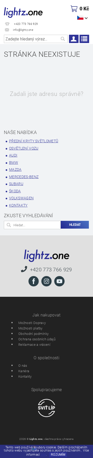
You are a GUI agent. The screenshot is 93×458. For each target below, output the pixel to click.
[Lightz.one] (23, 12)
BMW (13, 162)
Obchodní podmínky (33, 334)
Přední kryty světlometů (33, 141)
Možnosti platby (30, 328)
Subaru (16, 184)
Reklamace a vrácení (34, 345)
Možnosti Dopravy (32, 323)
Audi (13, 155)
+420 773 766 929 (51, 269)
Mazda (15, 169)
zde (43, 454)
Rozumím (58, 454)
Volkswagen (21, 198)
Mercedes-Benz (23, 177)
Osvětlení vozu (23, 148)
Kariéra (23, 371)
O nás (22, 366)
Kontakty (18, 205)
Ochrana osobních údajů (37, 339)
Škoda (15, 191)
